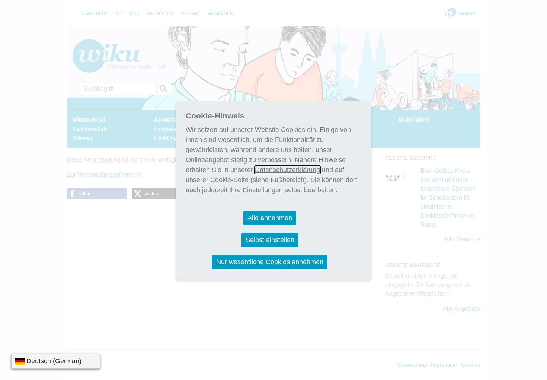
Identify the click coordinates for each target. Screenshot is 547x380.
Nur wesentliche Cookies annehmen (269, 262)
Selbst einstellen (270, 240)
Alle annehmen (269, 218)
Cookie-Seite (229, 180)
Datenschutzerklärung (287, 170)
